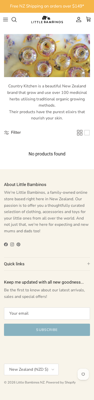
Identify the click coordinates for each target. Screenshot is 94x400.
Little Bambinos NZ (30, 382)
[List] (87, 133)
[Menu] (5, 19)
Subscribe (47, 329)
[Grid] (80, 133)
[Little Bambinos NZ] (47, 19)
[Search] (16, 19)
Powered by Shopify (61, 382)
